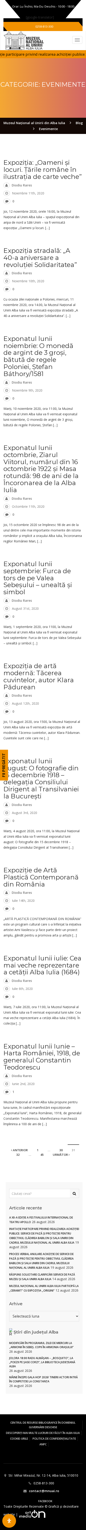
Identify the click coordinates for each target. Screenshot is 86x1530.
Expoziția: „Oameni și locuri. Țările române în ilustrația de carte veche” (42, 169)
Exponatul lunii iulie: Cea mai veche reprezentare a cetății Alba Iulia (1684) (42, 965)
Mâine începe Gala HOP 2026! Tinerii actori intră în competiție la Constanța (43, 1379)
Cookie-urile (19, 1439)
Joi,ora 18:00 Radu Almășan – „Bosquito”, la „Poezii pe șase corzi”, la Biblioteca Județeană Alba (42, 1362)
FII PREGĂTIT (4, 765)
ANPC (43, 1444)
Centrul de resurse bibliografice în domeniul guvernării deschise (42, 1425)
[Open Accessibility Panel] (9, 1521)
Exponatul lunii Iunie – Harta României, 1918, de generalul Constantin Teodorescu (41, 1056)
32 (17, 1155)
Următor (61, 1155)
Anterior (20, 1150)
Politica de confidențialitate (54, 1439)
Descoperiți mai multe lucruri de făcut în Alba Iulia (43, 1433)
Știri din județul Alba (36, 1332)
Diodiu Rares (22, 185)
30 (61, 1150)
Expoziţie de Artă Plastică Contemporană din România (41, 877)
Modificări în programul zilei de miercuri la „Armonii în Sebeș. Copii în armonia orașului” (41, 1345)
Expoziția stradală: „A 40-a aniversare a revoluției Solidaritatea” (40, 258)
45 (42, 1155)
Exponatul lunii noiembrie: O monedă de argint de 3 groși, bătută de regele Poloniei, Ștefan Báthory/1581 (38, 356)
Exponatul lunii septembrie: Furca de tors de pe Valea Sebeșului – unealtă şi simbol (37, 578)
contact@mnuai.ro (44, 1491)
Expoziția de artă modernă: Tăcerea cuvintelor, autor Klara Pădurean (38, 676)
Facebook (45, 1501)
